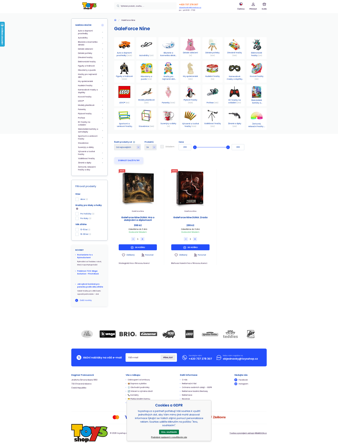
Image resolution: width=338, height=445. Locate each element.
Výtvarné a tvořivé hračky (86, 153)
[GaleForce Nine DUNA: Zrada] (190, 188)
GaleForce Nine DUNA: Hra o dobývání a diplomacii (137, 218)
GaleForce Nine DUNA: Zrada (190, 217)
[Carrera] (148, 334)
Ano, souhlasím (169, 432)
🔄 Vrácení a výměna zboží (140, 391)
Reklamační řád (189, 383)
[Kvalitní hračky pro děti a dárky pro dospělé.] (115, 20)
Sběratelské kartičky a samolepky (88, 130)
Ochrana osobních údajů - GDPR (197, 387)
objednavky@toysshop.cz (190, 7)
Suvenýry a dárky (86, 147)
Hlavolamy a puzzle (87, 70)
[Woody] (250, 334)
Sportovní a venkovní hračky (87, 137)
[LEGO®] (189, 334)
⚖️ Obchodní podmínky (138, 387)
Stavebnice (83, 143)
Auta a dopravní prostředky (85, 32)
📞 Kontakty (133, 395)
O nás (184, 379)
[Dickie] (169, 334)
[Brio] (128, 334)
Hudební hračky (85, 85)
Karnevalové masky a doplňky (88, 91)
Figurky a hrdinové (86, 66)
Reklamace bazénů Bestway (195, 391)
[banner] (89, 6)
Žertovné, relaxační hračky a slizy (87, 168)
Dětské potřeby (85, 53)
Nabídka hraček (83, 25)
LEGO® (81, 101)
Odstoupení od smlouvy (139, 379)
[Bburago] (107, 334)
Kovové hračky (84, 96)
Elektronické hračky (87, 61)
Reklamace (187, 395)
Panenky (82, 109)
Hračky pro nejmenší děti (87, 75)
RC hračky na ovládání (84, 123)
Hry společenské (85, 81)
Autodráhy (83, 37)
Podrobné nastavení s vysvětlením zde (169, 437)
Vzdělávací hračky (86, 158)
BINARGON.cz (261, 433)
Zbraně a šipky (84, 162)
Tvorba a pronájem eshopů (242, 433)
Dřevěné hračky (85, 57)
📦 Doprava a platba (137, 383)
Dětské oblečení (85, 49)
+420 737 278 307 (188, 4)
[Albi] (87, 334)
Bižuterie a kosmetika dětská (87, 43)
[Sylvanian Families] (210, 334)
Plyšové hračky (85, 113)
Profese (81, 117)
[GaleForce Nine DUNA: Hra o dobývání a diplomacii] (138, 188)
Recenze (186, 399)
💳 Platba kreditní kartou (139, 399)
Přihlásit (168, 357)
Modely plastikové (86, 105)
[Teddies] (230, 334)
